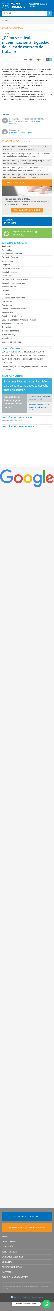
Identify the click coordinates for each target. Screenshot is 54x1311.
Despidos (6, 264)
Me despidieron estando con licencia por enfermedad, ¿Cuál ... (39, 407)
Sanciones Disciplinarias (12, 316)
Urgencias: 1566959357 (28, 1216)
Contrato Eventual (10, 257)
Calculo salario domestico (15, 1277)
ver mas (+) (26, 141)
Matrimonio (7, 305)
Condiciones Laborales (12, 253)
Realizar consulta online (27, 210)
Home (4, 1236)
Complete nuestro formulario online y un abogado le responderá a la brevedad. (27, 202)
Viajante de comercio (11, 342)
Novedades (7, 1272)
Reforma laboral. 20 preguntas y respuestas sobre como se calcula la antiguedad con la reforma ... (26, 155)
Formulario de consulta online (28, 1227)
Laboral (5, 290)
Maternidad (7, 301)
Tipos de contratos (10, 330)
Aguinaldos (7, 250)
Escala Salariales (9, 272)
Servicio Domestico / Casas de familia (19, 320)
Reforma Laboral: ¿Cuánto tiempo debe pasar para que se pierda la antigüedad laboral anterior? (27, 162)
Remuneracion (8, 312)
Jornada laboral (9, 286)
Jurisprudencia (9, 1252)
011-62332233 (20, 234)
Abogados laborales (12, 1267)
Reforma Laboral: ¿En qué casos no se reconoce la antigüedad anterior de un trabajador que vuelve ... (24, 169)
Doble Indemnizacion (11, 268)
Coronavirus (7, 261)
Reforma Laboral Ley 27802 (14, 308)
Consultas (7, 1262)
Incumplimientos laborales (13, 283)
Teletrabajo (7, 327)
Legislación (7, 1246)
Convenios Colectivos (12, 1257)
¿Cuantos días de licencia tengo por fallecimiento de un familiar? (13, 401)
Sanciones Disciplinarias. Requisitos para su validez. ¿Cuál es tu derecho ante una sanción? (26, 386)
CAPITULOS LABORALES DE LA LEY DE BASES (22, 359)
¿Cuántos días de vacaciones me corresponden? (39, 397)
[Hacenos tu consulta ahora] (46, 1304)
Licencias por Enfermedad (13, 297)
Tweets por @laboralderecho (12, 420)
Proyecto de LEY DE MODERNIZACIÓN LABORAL (23, 355)
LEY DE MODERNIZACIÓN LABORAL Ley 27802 (23, 351)
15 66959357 (10, 223)
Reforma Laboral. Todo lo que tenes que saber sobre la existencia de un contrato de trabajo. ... (25, 148)
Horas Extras (7, 275)
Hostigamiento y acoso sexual (15, 279)
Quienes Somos (9, 1241)
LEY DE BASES (8, 362)
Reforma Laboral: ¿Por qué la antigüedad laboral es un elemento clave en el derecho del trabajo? (25, 175)
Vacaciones (7, 338)
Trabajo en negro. (10, 334)
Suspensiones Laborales (12, 323)
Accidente (6, 246)
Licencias (6, 294)
